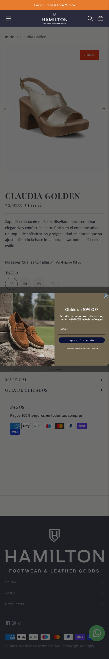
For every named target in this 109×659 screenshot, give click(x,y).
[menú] (8, 18)
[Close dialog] (105, 296)
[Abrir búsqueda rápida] (90, 18)
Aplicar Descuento (81, 340)
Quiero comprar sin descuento (82, 349)
